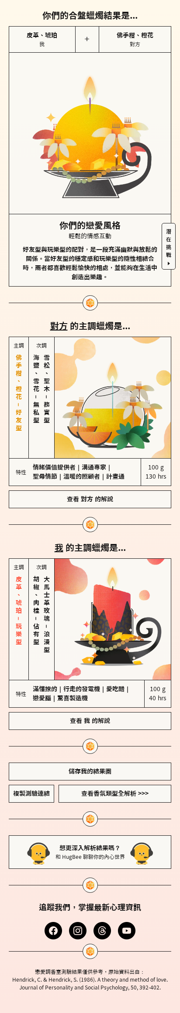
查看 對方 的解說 (90, 499)
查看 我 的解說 (90, 721)
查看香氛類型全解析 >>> (115, 793)
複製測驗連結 (31, 793)
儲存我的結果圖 (90, 771)
